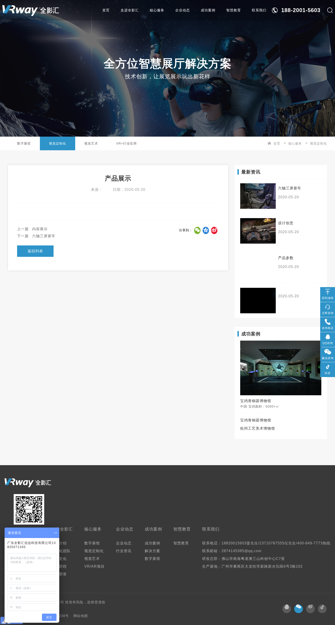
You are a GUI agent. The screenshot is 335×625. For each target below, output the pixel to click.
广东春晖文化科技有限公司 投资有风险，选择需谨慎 (62, 602)
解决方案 (152, 551)
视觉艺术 (91, 143)
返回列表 (35, 251)
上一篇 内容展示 (32, 229)
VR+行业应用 (126, 143)
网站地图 (80, 616)
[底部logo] (28, 482)
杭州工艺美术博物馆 (257, 428)
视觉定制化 (57, 143)
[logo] (30, 10)
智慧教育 (233, 10)
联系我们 (259, 10)
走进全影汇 (130, 10)
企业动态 (182, 10)
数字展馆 (24, 143)
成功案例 (208, 10)
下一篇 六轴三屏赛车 (36, 236)
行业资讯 (123, 551)
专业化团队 (61, 551)
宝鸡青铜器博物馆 (255, 420)
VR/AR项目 (94, 566)
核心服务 (157, 10)
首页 (106, 10)
